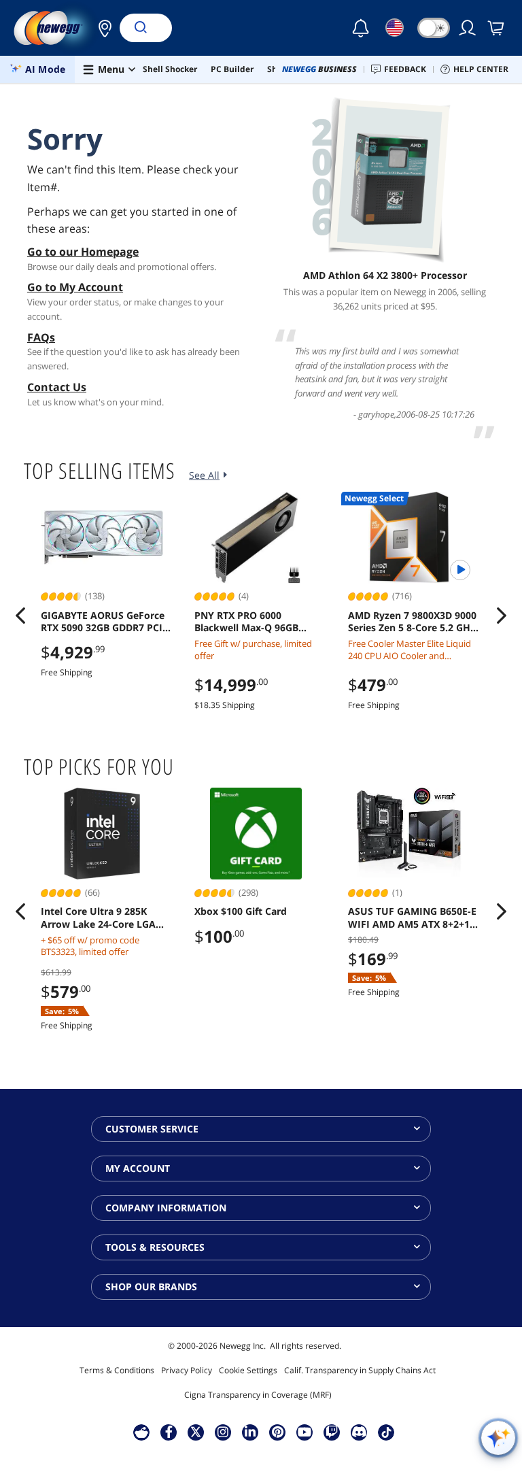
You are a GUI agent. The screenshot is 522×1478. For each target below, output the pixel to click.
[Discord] (359, 1432)
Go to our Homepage (83, 251)
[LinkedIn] (250, 1432)
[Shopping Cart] (496, 28)
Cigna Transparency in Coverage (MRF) (258, 1394)
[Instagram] (223, 1432)
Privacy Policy (186, 1370)
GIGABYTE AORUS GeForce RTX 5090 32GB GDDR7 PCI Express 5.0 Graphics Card (102, 621)
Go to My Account (75, 287)
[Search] (140, 27)
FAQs (41, 337)
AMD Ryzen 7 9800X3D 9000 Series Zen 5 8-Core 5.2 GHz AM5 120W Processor (412, 621)
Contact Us (56, 387)
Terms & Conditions (117, 1370)
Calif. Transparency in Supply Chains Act (360, 1370)
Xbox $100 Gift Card (240, 911)
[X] (196, 1432)
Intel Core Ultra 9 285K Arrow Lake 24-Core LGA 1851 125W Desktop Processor (98, 917)
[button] (101, 28)
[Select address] (101, 28)
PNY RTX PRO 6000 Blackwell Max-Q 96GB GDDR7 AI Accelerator (246, 621)
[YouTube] (304, 1432)
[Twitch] (332, 1432)
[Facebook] (169, 1432)
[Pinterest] (277, 1432)
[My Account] (468, 28)
